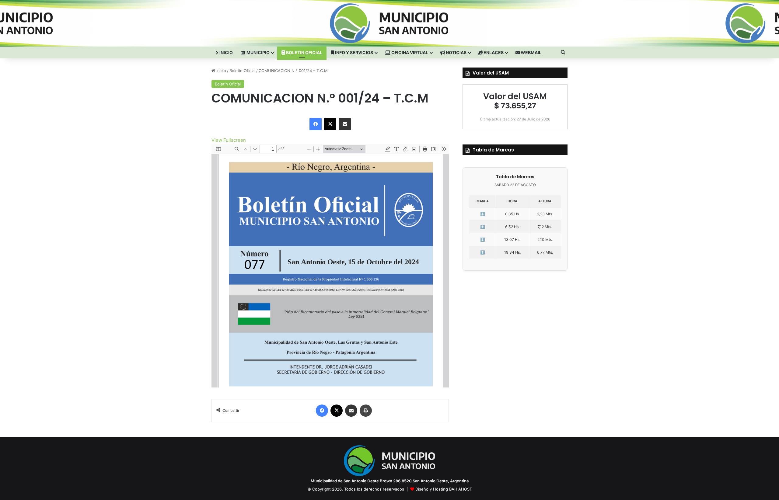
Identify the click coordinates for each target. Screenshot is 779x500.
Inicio (225, 52)
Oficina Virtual (409, 52)
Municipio (258, 52)
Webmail (530, 52)
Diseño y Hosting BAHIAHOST (443, 489)
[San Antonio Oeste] (265, 23)
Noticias (455, 52)
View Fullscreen (228, 140)
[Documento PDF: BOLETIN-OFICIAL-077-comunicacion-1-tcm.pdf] (330, 265)
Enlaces (493, 52)
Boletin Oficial (303, 52)
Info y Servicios (353, 52)
